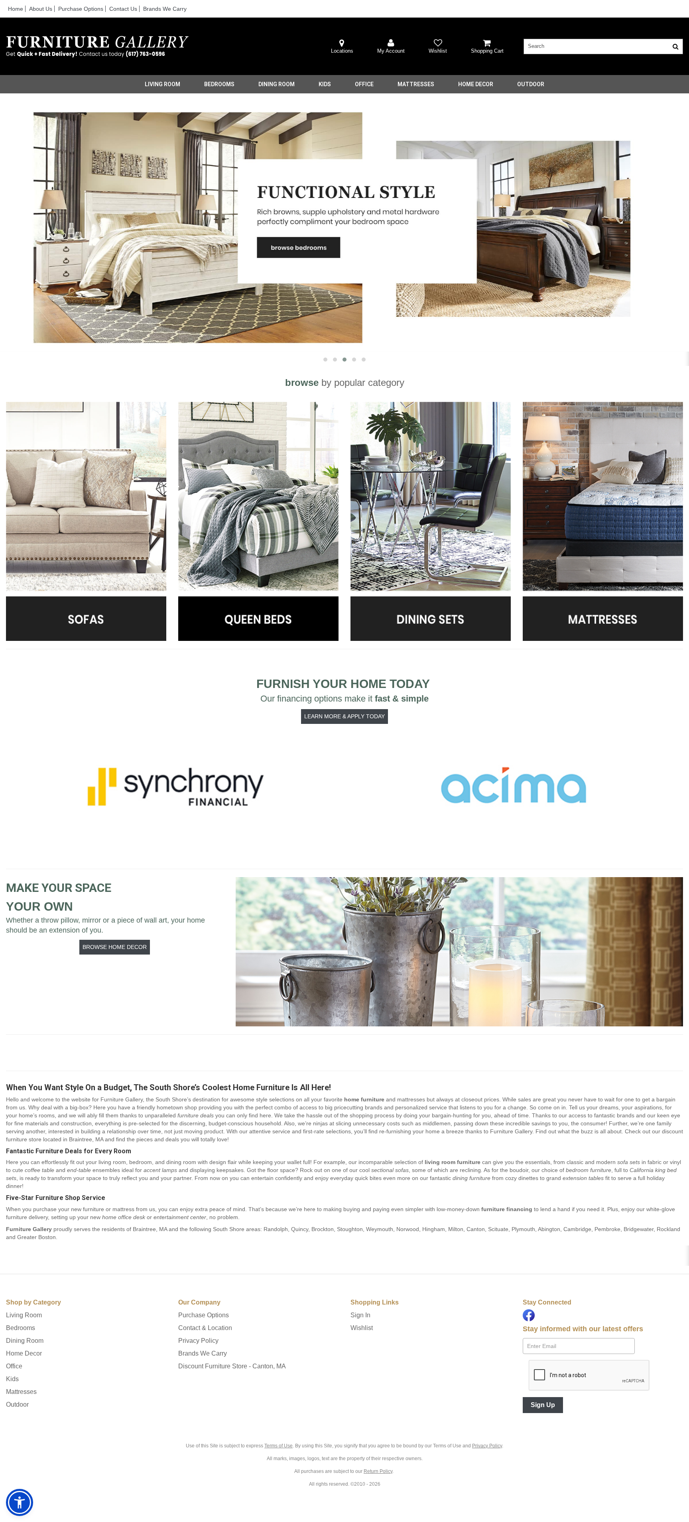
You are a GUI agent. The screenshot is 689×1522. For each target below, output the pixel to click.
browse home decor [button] (115, 947)
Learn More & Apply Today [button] (344, 716)
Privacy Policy (198, 1340)
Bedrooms (219, 84)
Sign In (360, 1315)
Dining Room (276, 84)
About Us (40, 9)
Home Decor (475, 84)
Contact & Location (205, 1327)
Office (364, 84)
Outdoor (530, 84)
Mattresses (416, 84)
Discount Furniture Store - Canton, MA (232, 1366)
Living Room (162, 84)
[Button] (676, 46)
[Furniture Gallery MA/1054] (97, 46)
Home (15, 9)
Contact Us (123, 9)
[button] (391, 46)
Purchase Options (80, 9)
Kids (325, 84)
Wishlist (361, 1327)
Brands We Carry (165, 9)
